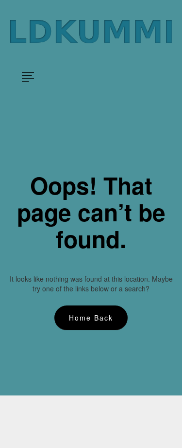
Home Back (91, 318)
